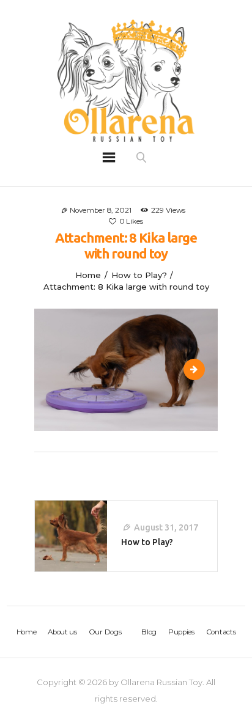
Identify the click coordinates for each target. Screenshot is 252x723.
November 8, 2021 (101, 210)
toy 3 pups (200, 369)
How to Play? (139, 275)
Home (88, 275)
